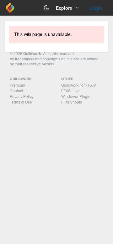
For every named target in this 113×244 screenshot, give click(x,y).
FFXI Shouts (71, 101)
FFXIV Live (70, 90)
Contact (16, 90)
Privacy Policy (22, 96)
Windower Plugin (75, 96)
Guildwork (32, 53)
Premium (17, 85)
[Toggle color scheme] (46, 8)
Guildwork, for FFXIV (78, 85)
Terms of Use (21, 101)
